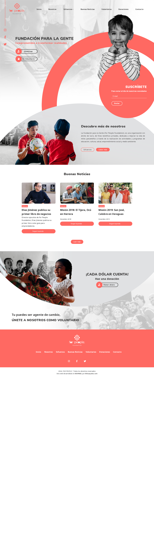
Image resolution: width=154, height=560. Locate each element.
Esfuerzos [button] (68, 9)
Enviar (117, 103)
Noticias (24, 206)
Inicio (39, 9)
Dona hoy (28, 51)
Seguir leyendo (38, 231)
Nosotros (52, 9)
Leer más (77, 242)
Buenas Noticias (88, 9)
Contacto (139, 9)
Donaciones (123, 9)
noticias (63, 206)
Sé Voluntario (28, 59)
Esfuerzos (88, 149)
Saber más (103, 149)
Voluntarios (107, 9)
